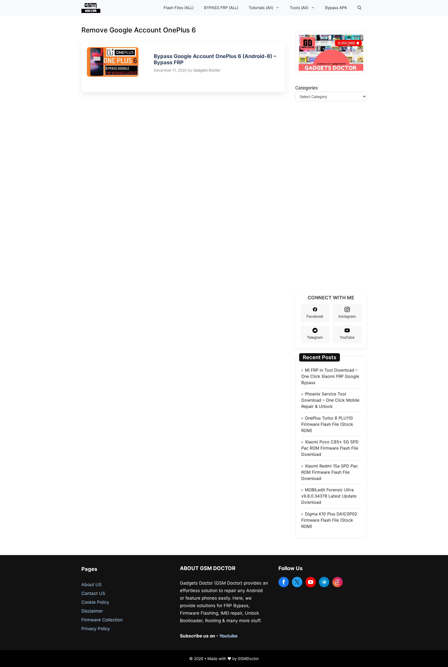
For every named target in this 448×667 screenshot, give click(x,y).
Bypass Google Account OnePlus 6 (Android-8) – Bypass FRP (215, 59)
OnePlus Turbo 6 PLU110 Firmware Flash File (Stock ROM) (327, 424)
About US (91, 584)
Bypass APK (336, 7)
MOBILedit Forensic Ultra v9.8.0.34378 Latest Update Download (328, 496)
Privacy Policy (95, 628)
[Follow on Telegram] (324, 582)
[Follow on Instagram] (337, 582)
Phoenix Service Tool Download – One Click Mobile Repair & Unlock (330, 400)
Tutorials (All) (261, 7)
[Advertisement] (334, 202)
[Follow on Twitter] (297, 582)
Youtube (228, 635)
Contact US (93, 593)
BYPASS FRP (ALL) (221, 7)
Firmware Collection (102, 619)
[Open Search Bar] (359, 8)
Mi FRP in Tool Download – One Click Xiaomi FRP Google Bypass (330, 376)
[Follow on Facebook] (283, 582)
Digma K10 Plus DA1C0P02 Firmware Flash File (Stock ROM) (329, 520)
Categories (306, 87)
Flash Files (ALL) (179, 7)
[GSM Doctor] (92, 8)
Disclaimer (92, 611)
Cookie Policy (95, 602)
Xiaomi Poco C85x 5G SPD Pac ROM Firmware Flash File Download (330, 448)
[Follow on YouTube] (310, 582)
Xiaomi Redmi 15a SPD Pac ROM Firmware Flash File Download (329, 472)
